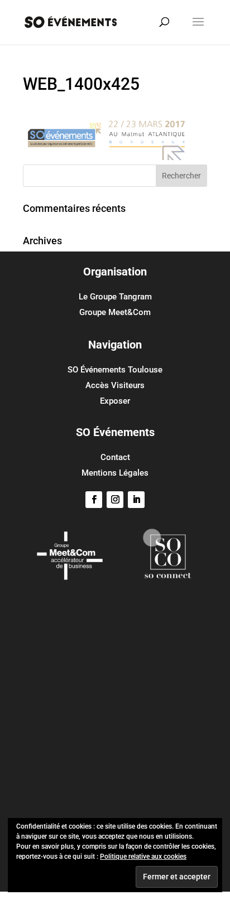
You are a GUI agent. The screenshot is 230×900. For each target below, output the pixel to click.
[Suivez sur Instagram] (115, 499)
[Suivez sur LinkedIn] (136, 499)
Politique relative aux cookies (143, 856)
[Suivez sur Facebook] (93, 499)
